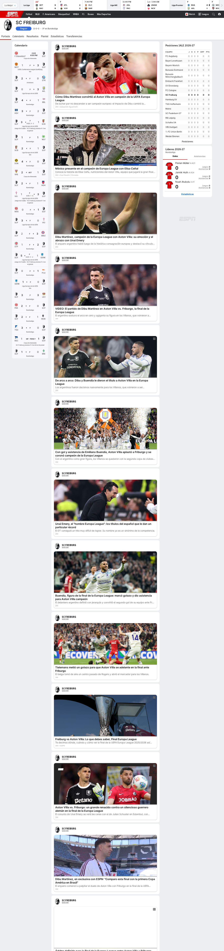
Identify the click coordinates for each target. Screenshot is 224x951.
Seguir (23, 28)
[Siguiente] (221, 5)
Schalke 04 (170, 122)
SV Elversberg (171, 85)
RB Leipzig (170, 118)
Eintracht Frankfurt (174, 81)
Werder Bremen (172, 136)
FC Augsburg (171, 56)
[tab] (175, 156)
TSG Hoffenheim (173, 104)
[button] (213, 14)
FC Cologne (170, 90)
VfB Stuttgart (171, 127)
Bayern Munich (172, 65)
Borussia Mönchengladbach (174, 75)
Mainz (168, 108)
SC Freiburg (171, 95)
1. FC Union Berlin (173, 131)
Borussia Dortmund (174, 70)
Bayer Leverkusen (173, 60)
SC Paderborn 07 (173, 113)
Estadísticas (187, 194)
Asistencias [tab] (199, 156)
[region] (187, 94)
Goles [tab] (175, 156)
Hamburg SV (171, 99)
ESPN (12, 14)
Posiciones (187, 141)
